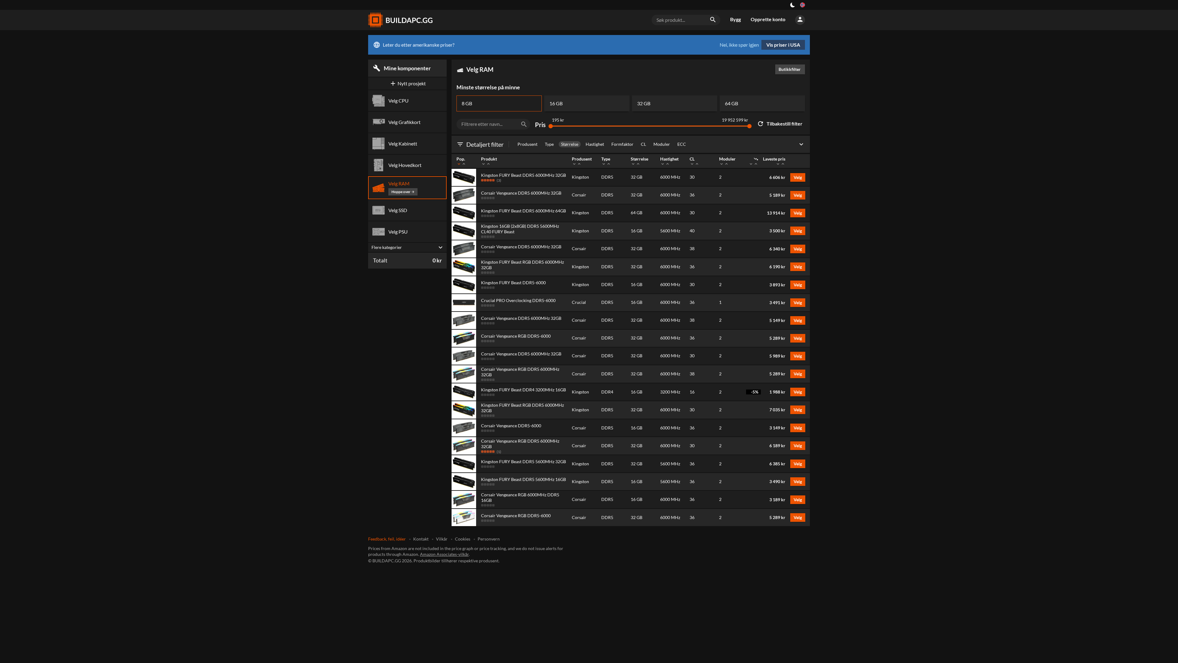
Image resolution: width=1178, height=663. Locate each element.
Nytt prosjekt (407, 83)
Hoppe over (403, 191)
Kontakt (421, 538)
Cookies (462, 538)
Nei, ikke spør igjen (739, 45)
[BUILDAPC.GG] (400, 20)
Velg (798, 177)
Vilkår (442, 538)
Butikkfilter (791, 69)
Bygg (735, 19)
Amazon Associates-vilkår (444, 554)
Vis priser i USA (783, 45)
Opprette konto (768, 19)
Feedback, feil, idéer (387, 538)
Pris (540, 124)
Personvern (489, 538)
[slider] (551, 126)
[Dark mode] (792, 4)
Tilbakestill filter (780, 123)
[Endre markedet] (802, 5)
